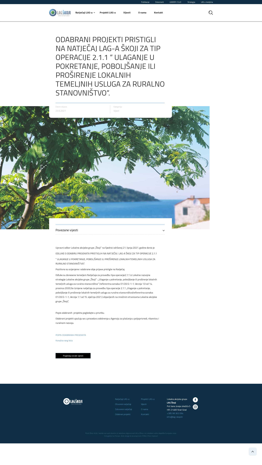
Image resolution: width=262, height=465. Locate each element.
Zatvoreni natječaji (123, 409)
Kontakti (145, 414)
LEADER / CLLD (176, 2)
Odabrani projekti (122, 414)
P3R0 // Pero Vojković (150, 436)
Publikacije (145, 2)
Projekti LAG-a (108, 12)
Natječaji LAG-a (122, 399)
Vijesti (127, 12)
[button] (85, 12)
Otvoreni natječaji (123, 404)
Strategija (191, 2)
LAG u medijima (207, 2)
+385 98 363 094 (175, 413)
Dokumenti (159, 2)
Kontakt (158, 12)
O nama (142, 12)
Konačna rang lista (64, 340)
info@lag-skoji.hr (175, 416)
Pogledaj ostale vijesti (73, 355)
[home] (59, 12)
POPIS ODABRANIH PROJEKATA (71, 335)
